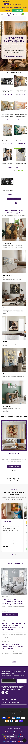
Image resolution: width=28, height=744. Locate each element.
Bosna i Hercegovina (11, 739)
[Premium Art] (14, 435)
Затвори (26, 9)
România (22, 734)
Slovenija (21, 741)
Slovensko (8, 732)
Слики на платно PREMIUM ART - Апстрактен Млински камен (20, 164)
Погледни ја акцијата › (15, 4)
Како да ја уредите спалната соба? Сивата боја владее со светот (13, 602)
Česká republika (18, 732)
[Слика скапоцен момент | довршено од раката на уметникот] (20, 129)
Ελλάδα (6, 741)
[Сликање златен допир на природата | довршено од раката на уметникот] (7, 129)
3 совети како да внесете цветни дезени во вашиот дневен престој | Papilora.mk (14, 626)
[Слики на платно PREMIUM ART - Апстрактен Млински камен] (20, 154)
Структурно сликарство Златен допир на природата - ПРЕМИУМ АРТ (21, 115)
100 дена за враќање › (17, 10)
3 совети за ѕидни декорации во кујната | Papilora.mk (13, 647)
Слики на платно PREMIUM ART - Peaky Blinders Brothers (7, 191)
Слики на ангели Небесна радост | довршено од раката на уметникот (21, 91)
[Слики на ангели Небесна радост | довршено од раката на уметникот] (20, 81)
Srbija (15, 734)
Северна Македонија (10, 736)
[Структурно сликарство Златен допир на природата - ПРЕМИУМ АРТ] (20, 105)
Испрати (21, 681)
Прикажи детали (9, 614)
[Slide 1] (12, 554)
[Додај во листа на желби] (12, 80)
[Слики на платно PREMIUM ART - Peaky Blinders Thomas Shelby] (7, 81)
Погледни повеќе (14, 199)
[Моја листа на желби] (26, 14)
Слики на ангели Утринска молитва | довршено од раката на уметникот (7, 115)
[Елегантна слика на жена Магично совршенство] (7, 154)
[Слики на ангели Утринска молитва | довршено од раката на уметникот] (7, 105)
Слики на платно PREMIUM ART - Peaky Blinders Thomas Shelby (7, 91)
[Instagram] (16, 202)
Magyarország (6, 734)
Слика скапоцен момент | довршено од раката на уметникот (21, 140)
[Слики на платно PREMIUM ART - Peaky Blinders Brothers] (7, 181)
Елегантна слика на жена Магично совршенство (7, 164)
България (21, 736)
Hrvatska (13, 741)
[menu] (2, 14)
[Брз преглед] (12, 83)
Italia (21, 739)
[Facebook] (11, 202)
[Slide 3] (15, 554)
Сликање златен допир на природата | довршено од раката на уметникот (7, 140)
